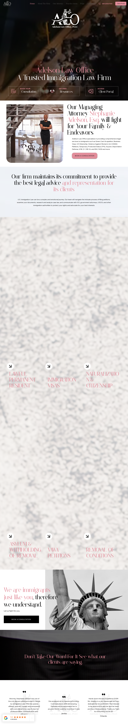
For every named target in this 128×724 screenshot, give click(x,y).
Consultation (28, 92)
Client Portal (106, 92)
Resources (66, 92)
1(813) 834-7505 (107, 4)
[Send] (10, 366)
